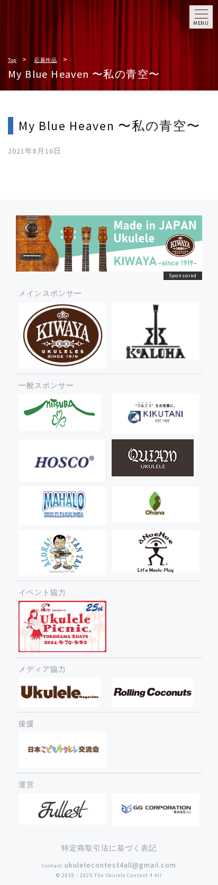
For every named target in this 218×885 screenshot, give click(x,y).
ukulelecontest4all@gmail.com (120, 865)
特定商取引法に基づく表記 (109, 848)
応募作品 (45, 60)
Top (12, 60)
